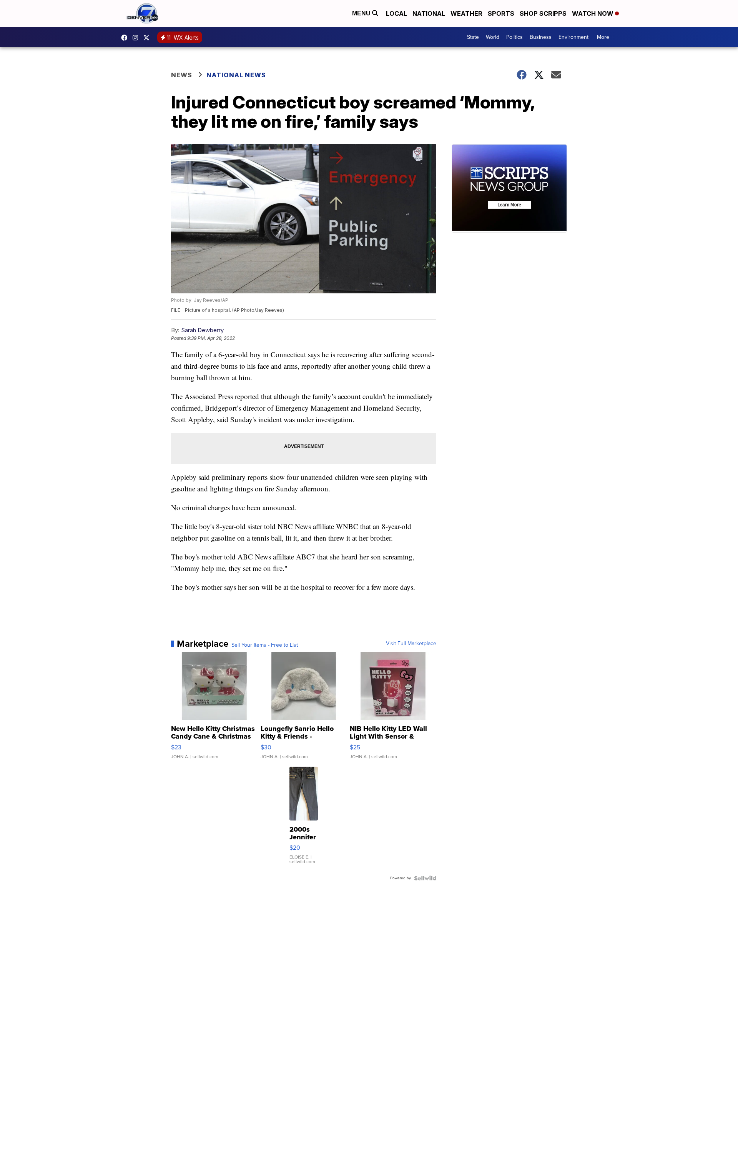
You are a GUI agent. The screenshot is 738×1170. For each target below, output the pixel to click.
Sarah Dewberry (202, 330)
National (428, 13)
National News (236, 75)
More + (605, 37)
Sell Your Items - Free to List (264, 645)
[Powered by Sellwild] (425, 878)
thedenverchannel (137, 38)
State (473, 37)
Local (396, 13)
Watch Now (593, 13)
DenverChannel (148, 38)
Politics (514, 37)
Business (541, 37)
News (181, 75)
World (492, 37)
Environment (573, 37)
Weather (466, 13)
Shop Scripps (543, 13)
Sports (501, 13)
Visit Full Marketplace (411, 643)
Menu (362, 13)
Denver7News (126, 38)
